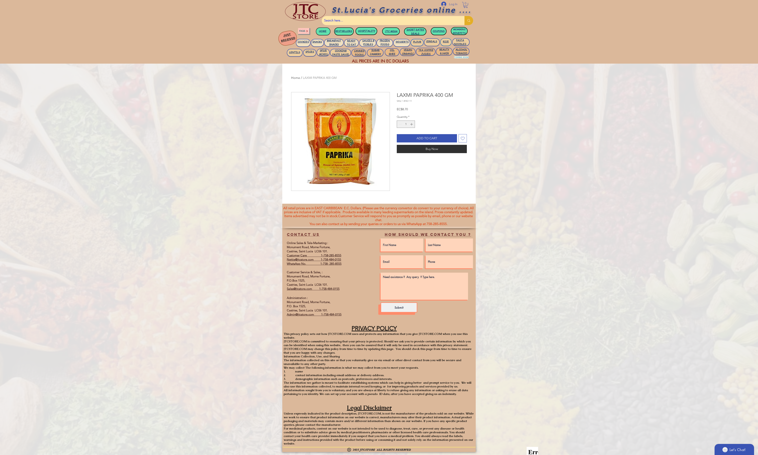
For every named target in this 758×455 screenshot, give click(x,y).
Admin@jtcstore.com (300, 314)
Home (295, 78)
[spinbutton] (405, 124)
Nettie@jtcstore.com (300, 259)
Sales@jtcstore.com (299, 289)
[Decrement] (399, 124)
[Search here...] (468, 20)
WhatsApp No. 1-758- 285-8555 (314, 264)
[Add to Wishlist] (463, 138)
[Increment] (411, 124)
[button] (465, 5)
